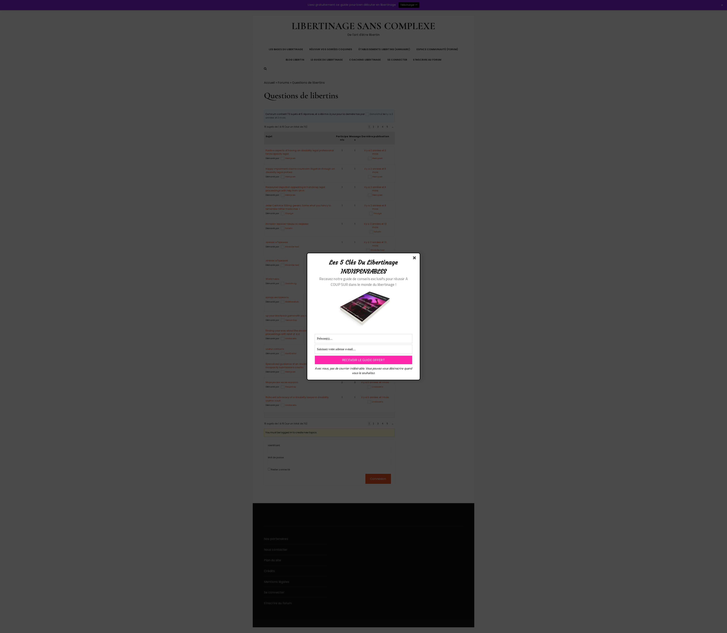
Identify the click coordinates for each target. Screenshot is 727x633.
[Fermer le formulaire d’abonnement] (415, 258)
